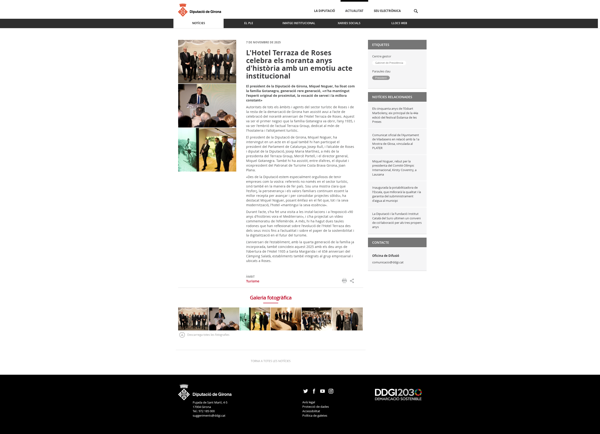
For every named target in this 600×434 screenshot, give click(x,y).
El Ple (248, 23)
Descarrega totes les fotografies (208, 335)
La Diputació (324, 11)
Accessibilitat (311, 411)
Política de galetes (314, 415)
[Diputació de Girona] (200, 9)
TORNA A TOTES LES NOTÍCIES (271, 361)
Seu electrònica (387, 11)
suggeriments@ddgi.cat (209, 415)
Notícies (198, 23)
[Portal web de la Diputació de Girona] (205, 391)
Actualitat (354, 11)
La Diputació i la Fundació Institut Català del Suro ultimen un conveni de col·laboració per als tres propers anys (397, 220)
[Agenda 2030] (398, 394)
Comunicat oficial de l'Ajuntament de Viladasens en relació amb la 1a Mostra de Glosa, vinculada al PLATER (395, 141)
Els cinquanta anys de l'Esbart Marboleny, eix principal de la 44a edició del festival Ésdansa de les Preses (395, 115)
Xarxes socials (349, 23)
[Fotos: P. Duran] (207, 61)
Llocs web (399, 23)
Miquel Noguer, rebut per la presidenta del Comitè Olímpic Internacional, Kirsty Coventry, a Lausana (394, 167)
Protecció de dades (315, 406)
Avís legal (308, 402)
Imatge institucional (298, 23)
